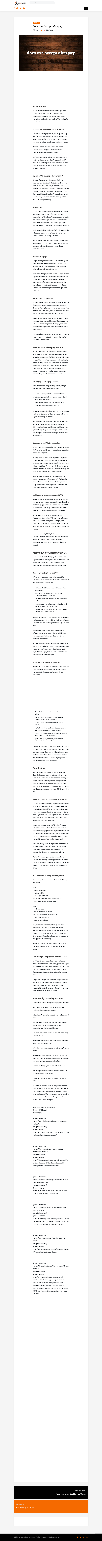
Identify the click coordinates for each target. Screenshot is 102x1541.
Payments (36, 22)
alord (37, 30)
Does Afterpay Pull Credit (25, 1508)
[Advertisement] (51, 87)
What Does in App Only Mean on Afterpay (71, 1494)
